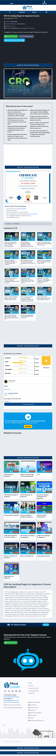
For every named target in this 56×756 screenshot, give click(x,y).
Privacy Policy (34, 707)
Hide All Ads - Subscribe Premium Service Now (28, 65)
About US (33, 710)
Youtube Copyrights (36, 712)
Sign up (44, 3)
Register (24, 208)
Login (11, 3)
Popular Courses (33, 688)
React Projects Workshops (11, 702)
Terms (32, 718)
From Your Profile (32, 214)
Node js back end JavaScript (12, 705)
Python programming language (13, 707)
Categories (22, 12)
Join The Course (11, 36)
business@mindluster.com (11, 696)
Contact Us (33, 705)
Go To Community (26, 36)
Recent (34, 12)
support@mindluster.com (11, 700)
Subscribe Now (11, 642)
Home (30, 683)
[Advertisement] (28, 53)
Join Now (45, 624)
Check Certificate (35, 702)
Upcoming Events (33, 691)
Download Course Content (13, 40)
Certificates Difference (37, 720)
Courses (30, 685)
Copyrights (33, 715)
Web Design (16, 223)
